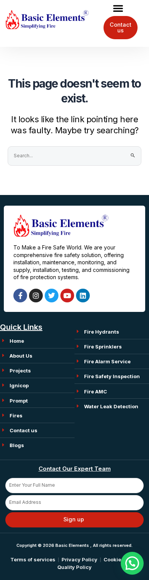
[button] (118, 8)
